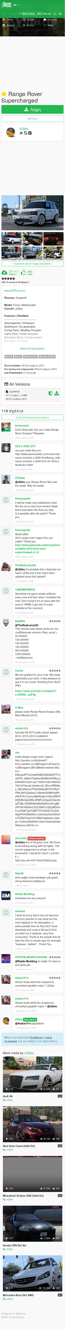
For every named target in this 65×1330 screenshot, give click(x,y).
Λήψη (35, 109)
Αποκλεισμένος (36, 838)
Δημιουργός (30, 1019)
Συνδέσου (36, 1037)
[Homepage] (21, 132)
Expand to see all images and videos (32, 263)
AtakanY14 (21, 978)
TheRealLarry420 (25, 565)
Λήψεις (13, 274)
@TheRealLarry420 (26, 625)
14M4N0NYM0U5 (25, 589)
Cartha (19, 670)
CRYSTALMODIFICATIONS (31, 957)
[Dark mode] (54, 13)
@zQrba (20, 482)
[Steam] (25, 132)
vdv (17, 752)
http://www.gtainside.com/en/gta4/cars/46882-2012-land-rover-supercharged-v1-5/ (37, 548)
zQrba (23, 128)
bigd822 (20, 621)
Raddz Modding (25, 894)
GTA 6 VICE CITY (25, 446)
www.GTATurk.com (15, 290)
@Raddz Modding (26, 961)
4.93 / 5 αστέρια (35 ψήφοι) (15, 282)
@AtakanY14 (23, 1023)
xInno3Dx (21, 838)
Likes (29, 274)
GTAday (20, 477)
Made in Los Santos (12, 1317)
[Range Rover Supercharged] (32, 212)
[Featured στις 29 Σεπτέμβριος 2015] (4, 94)
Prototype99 (22, 498)
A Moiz (19, 707)
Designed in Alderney (13, 1313)
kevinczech (22, 425)
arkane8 (20, 911)
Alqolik (19, 873)
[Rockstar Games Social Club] (30, 132)
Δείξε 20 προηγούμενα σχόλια (32, 417)
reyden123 (21, 728)
